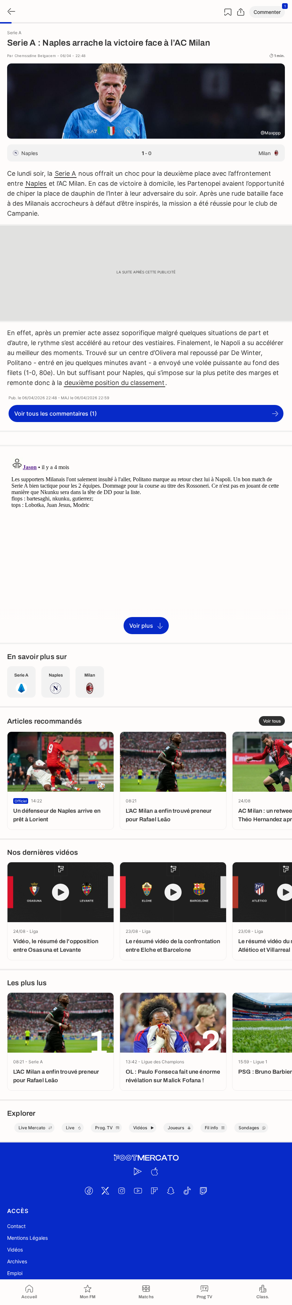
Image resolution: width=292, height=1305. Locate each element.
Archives (17, 1261)
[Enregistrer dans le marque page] (228, 12)
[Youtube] (137, 1190)
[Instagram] (121, 1190)
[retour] (10, 12)
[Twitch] (203, 1190)
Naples (36, 183)
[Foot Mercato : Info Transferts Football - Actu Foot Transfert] (146, 1158)
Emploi (14, 1273)
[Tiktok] (187, 1190)
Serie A (65, 173)
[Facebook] (88, 1190)
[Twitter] (105, 1190)
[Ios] (154, 1171)
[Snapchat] (170, 1190)
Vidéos (15, 1250)
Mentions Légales (27, 1238)
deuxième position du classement (114, 382)
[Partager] (240, 12)
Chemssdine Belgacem (35, 55)
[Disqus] (146, 544)
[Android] (137, 1171)
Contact (16, 1226)
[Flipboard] (154, 1190)
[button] (267, 12)
